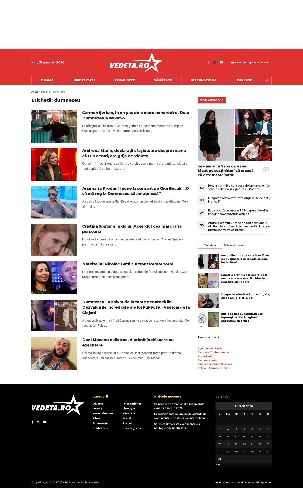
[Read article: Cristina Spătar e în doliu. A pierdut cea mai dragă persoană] (54, 240)
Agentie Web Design (211, 348)
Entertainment (103, 413)
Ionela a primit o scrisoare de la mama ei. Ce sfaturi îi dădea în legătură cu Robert (239, 187)
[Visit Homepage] (136, 62)
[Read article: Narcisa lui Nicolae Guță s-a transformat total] (54, 277)
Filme (96, 418)
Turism (128, 423)
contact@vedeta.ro (251, 62)
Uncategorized (133, 428)
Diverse (244, 80)
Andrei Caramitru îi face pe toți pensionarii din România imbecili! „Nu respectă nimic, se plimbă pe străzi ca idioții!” (239, 226)
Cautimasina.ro (207, 360)
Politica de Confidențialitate (254, 482)
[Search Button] (267, 80)
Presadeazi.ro (206, 356)
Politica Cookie (224, 482)
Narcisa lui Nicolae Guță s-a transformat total (127, 264)
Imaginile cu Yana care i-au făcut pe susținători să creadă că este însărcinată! (226, 170)
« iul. (218, 464)
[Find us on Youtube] (221, 62)
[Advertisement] (105, 24)
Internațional (204, 80)
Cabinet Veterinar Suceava (215, 364)
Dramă (47, 80)
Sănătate (163, 80)
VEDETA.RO (61, 482)
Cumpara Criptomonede (213, 352)
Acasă (34, 91)
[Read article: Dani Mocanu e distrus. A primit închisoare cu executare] (54, 353)
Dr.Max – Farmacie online (214, 368)
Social (127, 418)
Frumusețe (124, 80)
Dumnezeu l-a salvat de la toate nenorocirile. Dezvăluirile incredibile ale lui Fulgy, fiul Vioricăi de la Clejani (136, 307)
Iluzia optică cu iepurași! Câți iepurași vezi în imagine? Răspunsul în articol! (238, 212)
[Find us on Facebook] (209, 62)
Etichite (45, 91)
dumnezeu (59, 91)
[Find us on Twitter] (214, 62)
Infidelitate (84, 80)
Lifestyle (129, 408)
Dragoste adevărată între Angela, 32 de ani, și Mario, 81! (245, 296)
